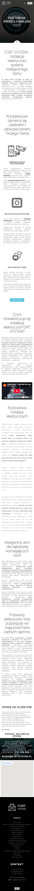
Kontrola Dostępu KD (17, 832)
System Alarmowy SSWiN (17, 826)
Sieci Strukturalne (17, 834)
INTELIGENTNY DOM (17, 267)
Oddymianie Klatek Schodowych (17, 840)
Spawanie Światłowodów (17, 838)
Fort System (6, 729)
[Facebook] (31, 3)
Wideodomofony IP (17, 828)
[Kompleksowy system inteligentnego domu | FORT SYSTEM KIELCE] (6, 3)
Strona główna (17, 822)
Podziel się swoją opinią (17, 735)
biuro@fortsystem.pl (17, 756)
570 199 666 (22, 752)
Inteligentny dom (17, 836)
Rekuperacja (17, 855)
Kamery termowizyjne (17, 844)
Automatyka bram (17, 857)
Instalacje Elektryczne (17, 830)
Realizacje (17, 847)
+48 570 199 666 (17, 878)
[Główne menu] (24, 3)
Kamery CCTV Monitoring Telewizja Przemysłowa (17, 824)
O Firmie (17, 849)
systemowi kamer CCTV (16, 180)
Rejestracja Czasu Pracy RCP (17, 842)
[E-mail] (28, 3)
